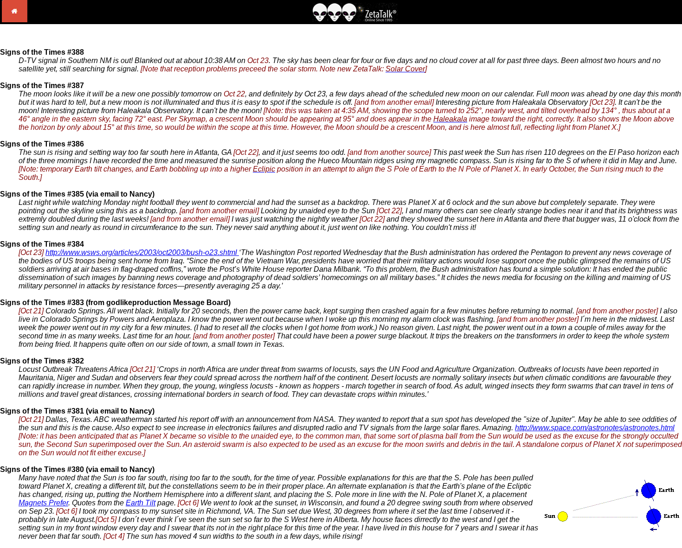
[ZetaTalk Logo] (355, 19)
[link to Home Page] (14, 20)
